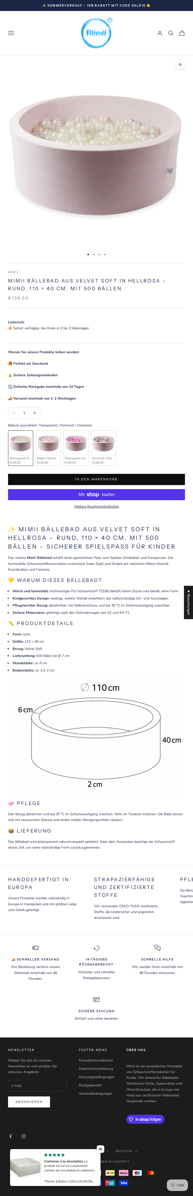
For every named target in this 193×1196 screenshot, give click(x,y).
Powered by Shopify (110, 1161)
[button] (100, 1149)
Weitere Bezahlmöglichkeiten (96, 506)
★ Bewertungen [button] (188, 602)
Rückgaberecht (90, 1085)
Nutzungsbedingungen (96, 1077)
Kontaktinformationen (96, 1060)
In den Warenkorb (96, 479)
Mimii (13, 272)
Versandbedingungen (95, 1093)
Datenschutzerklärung (96, 1068)
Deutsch (124, 1151)
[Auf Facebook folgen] (10, 1136)
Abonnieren (29, 1102)
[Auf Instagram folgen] (23, 1136)
